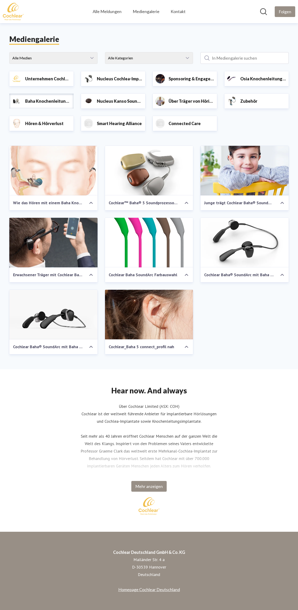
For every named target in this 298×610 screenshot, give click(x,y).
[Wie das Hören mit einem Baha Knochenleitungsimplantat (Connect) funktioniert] (53, 170)
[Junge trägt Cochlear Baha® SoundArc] (244, 170)
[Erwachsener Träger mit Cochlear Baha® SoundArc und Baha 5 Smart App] (53, 242)
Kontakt (178, 11)
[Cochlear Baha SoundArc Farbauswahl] (149, 242)
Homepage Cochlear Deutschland (149, 589)
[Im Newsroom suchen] (263, 11)
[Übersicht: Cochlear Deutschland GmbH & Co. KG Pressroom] (13, 11)
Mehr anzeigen (149, 486)
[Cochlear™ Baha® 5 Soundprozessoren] (149, 170)
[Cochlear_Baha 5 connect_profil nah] (149, 314)
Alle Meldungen (107, 11)
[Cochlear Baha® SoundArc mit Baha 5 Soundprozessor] (244, 242)
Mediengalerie (146, 11)
